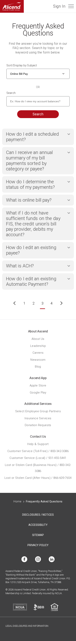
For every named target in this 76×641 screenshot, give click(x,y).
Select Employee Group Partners (38, 411)
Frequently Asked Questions (44, 501)
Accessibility (38, 524)
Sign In (59, 6)
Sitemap (38, 535)
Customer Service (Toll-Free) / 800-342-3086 (38, 451)
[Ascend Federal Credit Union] (12, 6)
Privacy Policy (38, 545)
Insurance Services (38, 418)
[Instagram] (38, 559)
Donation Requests (38, 425)
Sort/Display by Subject (21, 65)
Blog (38, 366)
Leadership (38, 345)
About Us (38, 339)
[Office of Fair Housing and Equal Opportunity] (54, 607)
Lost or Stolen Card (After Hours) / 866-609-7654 (38, 478)
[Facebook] (24, 559)
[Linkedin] (52, 559)
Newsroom (37, 359)
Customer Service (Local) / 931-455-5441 (38, 458)
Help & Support (38, 444)
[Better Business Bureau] (39, 607)
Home (17, 501)
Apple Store (38, 385)
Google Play (38, 392)
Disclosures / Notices (38, 514)
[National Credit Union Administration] (20, 607)
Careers (38, 352)
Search (11, 92)
